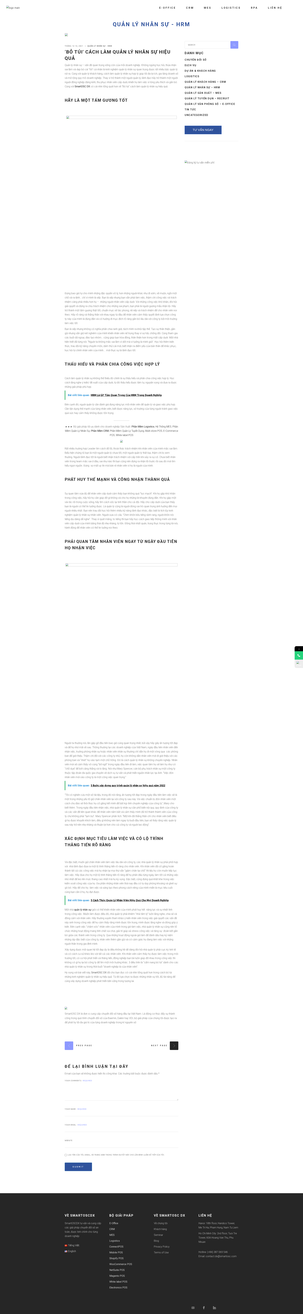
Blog (156, 1240)
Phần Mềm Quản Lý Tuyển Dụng (127, 430)
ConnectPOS (116, 1246)
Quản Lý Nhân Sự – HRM (202, 87)
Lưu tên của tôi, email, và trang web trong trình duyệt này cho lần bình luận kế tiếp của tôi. (116, 1155)
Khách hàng (160, 1229)
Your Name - (76, 1109)
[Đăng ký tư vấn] (299, 664)
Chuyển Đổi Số (196, 59)
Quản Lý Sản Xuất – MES (203, 92)
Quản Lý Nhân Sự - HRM (151, 24)
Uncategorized (196, 115)
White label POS (124, 435)
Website (68, 1140)
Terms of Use (161, 1252)
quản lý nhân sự (82, 909)
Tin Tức (190, 109)
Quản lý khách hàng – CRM (205, 81)
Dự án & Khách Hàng (200, 70)
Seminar (158, 1234)
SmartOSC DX (82, 86)
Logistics (192, 76)
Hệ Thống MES (163, 426)
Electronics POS (118, 1287)
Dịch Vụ (190, 65)
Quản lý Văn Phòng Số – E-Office (210, 103)
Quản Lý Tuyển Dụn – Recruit (207, 98)
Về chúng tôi (160, 1223)
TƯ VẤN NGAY (203, 130)
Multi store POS (153, 430)
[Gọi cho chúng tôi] (299, 655)
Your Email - (76, 1125)
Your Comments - (78, 1081)
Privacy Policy (161, 1246)
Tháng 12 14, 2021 (74, 46)
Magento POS (117, 1275)
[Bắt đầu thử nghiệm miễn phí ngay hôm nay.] (121, 441)
